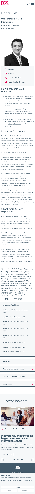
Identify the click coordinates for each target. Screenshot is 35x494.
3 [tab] (22, 459)
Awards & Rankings (11, 305)
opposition (18, 109)
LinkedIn (11, 74)
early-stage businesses (14, 124)
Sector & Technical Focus (13, 369)
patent (21, 96)
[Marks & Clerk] (5, 4)
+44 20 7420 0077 (14, 78)
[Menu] (32, 4)
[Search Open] (28, 4)
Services (6, 361)
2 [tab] (18, 459)
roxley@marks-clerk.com (16, 82)
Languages (7, 384)
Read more (6, 454)
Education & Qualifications (14, 376)
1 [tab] (14, 459)
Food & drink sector (7, 249)
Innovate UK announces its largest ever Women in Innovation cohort (17, 438)
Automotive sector (6, 216)
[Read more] (17, 416)
